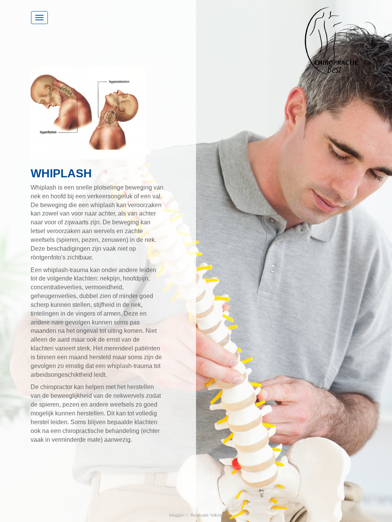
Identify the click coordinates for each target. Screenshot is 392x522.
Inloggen (177, 515)
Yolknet (216, 515)
